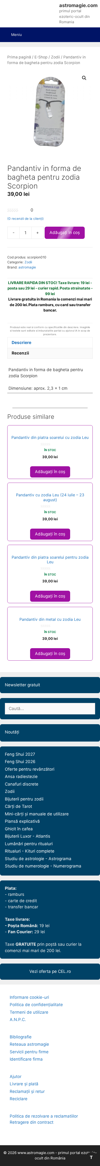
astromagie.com (78, 5)
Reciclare (18, 1098)
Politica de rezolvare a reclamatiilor (44, 1116)
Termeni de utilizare (29, 1012)
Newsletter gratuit (22, 684)
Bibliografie (21, 1036)
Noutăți (12, 732)
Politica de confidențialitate (36, 1004)
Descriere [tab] (21, 342)
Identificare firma (26, 1059)
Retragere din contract (31, 1122)
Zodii (55, 57)
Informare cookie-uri (29, 997)
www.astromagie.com (35, 1152)
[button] (84, 78)
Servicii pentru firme (29, 1051)
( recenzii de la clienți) (25, 219)
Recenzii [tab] (20, 353)
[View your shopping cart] (92, 31)
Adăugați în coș (65, 232)
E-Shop (41, 57)
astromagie (27, 267)
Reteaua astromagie (29, 1044)
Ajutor (15, 1076)
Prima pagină (19, 57)
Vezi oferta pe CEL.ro (50, 971)
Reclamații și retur (27, 1091)
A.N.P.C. (18, 1019)
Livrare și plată (24, 1083)
